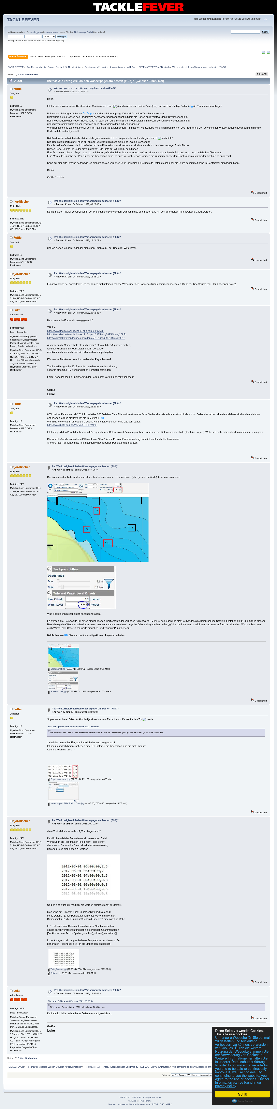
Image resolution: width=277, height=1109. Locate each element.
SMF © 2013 (138, 1097)
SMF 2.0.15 (124, 1097)
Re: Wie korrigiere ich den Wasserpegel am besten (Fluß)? (87, 201)
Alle (22, 74)
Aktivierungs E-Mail (83, 32)
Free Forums (145, 1101)
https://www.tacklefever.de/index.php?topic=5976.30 (75, 331)
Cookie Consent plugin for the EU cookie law (242, 1101)
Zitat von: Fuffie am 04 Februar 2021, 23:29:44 (70, 1001)
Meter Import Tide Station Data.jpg (67, 803)
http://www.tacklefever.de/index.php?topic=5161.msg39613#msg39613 (86, 338)
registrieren (52, 32)
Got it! (242, 1094)
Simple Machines (153, 1097)
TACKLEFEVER (23, 19)
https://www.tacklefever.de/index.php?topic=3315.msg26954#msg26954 (86, 334)
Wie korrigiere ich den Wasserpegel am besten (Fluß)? (85, 88)
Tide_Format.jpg (58, 969)
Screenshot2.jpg (58, 691)
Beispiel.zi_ (55, 973)
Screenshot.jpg (57, 669)
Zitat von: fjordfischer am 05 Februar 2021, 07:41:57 (73, 726)
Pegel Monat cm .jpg (60, 779)
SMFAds (132, 1101)
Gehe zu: (166, 1075)
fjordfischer (21, 201)
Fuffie (17, 88)
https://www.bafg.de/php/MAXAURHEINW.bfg (72, 425)
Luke (16, 310)
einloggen (36, 32)
